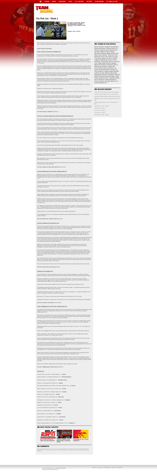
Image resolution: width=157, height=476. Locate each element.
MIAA (113, 467)
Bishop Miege (106, 53)
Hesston (108, 76)
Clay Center (104, 61)
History (89, 1)
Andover (104, 66)
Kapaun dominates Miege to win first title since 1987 (107, 96)
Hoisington (98, 74)
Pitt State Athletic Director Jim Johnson (47, 440)
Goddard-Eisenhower (111, 47)
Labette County (99, 73)
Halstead (102, 76)
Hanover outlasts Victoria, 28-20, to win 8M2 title (106, 94)
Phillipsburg (103, 60)
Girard (109, 58)
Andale (116, 71)
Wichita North (111, 48)
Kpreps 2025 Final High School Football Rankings (106, 92)
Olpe (113, 76)
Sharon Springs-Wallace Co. (109, 81)
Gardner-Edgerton (100, 52)
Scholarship (99, 1)
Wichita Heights (111, 63)
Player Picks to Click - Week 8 (101, 106)
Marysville (113, 73)
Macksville (112, 79)
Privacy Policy (40, 449)
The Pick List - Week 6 (99, 110)
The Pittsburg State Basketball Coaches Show (63, 441)
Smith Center (112, 60)
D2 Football (119, 467)
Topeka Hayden (109, 71)
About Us (94, 467)
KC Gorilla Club (111, 1)
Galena (104, 58)
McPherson (114, 53)
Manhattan (97, 66)
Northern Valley (103, 79)
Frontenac (97, 58)
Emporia (100, 71)
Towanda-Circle (113, 55)
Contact (100, 467)
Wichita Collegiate (108, 74)
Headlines (62, 1)
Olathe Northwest (100, 48)
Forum (47, 1)
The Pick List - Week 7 (99, 108)
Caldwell (112, 78)
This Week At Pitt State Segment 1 (80, 440)
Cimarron (111, 56)
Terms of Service (83, 448)
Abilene (107, 73)
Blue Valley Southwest (107, 68)
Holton (96, 76)
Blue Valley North (111, 50)
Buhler (105, 55)
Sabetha (117, 74)
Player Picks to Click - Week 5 (101, 114)
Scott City (104, 56)
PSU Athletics (107, 467)
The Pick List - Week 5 (99, 112)
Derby (96, 47)
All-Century (79, 1)
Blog (70, 1)
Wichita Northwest (100, 65)
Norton (111, 61)
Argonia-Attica (104, 78)
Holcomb (97, 56)
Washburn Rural (112, 65)
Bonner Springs (110, 70)
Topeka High (101, 63)
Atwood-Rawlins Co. (100, 83)
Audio (54, 1)
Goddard (101, 47)
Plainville (97, 61)
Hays (116, 56)
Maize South (98, 55)
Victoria (97, 81)
